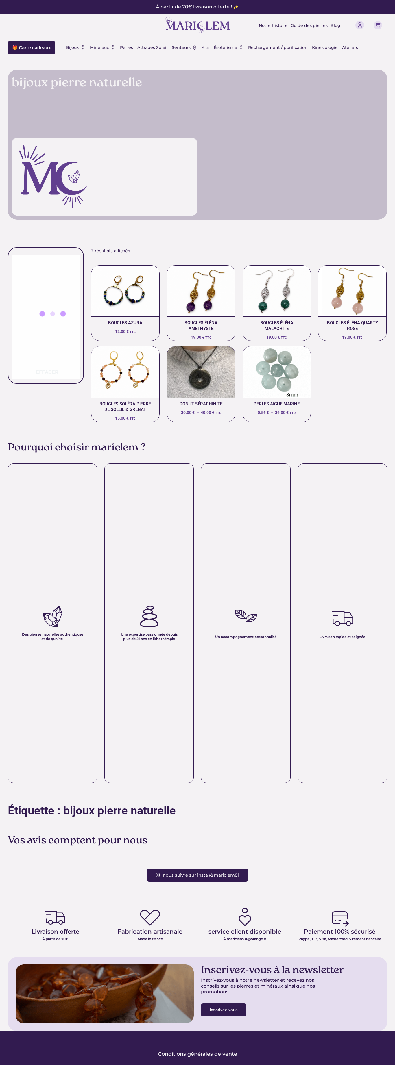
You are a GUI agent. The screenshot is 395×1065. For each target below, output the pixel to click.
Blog (335, 25)
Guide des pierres (309, 25)
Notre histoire (273, 25)
